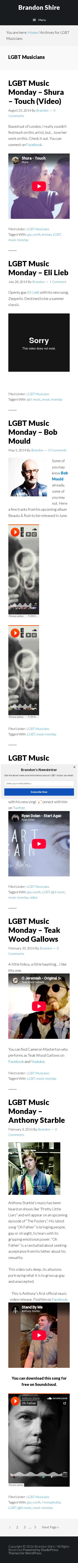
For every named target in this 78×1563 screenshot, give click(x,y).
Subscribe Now (39, 791)
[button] (39, 769)
